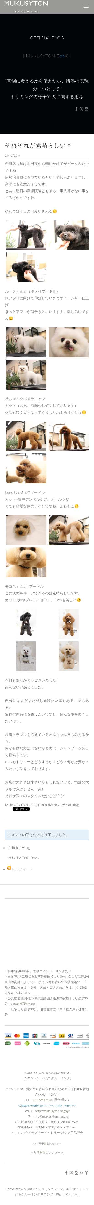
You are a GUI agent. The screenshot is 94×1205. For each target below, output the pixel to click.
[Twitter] (81, 109)
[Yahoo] (86, 1173)
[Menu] (86, 7)
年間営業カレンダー (47, 1152)
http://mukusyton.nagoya (52, 1111)
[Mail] (81, 1173)
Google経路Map (22, 1004)
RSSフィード (22, 869)
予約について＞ (51, 1143)
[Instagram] (86, 109)
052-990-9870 (43, 1100)
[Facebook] (76, 109)
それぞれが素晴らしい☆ (38, 145)
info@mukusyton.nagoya (51, 1116)
